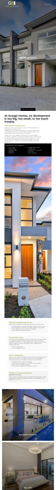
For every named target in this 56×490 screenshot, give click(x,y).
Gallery (28, 488)
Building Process (28, 435)
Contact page (18, 379)
